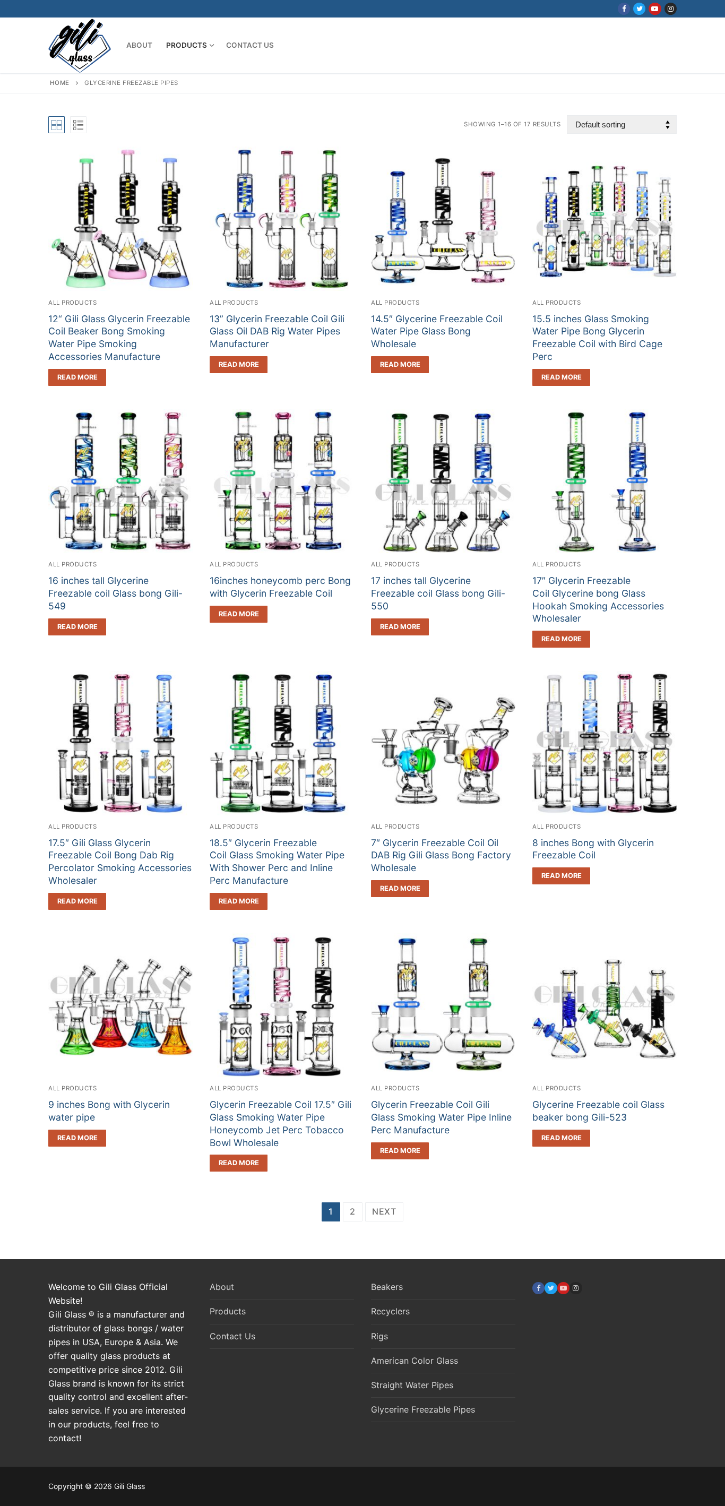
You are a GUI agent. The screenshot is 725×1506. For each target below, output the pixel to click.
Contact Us (232, 1336)
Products (228, 1311)
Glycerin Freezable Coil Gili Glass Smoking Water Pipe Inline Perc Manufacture (441, 1117)
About (222, 1286)
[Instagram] (670, 9)
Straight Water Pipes (412, 1385)
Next (384, 1211)
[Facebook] (624, 9)
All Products (72, 302)
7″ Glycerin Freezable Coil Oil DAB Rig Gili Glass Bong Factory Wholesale (441, 855)
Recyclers (390, 1311)
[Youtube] (655, 9)
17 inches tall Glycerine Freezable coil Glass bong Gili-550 (438, 593)
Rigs (379, 1336)
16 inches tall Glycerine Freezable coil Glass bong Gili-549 (115, 593)
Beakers (387, 1286)
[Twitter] (639, 9)
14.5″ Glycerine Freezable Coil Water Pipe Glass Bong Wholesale (437, 331)
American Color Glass (414, 1360)
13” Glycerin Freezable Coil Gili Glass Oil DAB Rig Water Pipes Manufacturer (277, 331)
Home (60, 83)
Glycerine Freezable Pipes (423, 1409)
